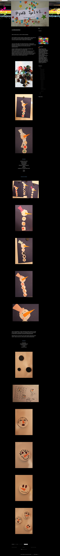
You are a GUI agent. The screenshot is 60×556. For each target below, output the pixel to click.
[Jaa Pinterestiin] (27, 544)
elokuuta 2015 (42, 72)
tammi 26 (42, 82)
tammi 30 (42, 81)
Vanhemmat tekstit (33, 547)
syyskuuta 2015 (42, 71)
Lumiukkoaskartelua (16, 29)
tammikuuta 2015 (42, 79)
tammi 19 (42, 84)
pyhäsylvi (40, 47)
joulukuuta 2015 (42, 69)
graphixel (32, 554)
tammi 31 (42, 80)
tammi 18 (42, 85)
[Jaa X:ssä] (25, 544)
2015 (40, 68)
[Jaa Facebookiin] (26, 544)
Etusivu (24, 547)
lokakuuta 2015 (42, 70)
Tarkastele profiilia (41, 63)
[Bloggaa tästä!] (25, 544)
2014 (40, 92)
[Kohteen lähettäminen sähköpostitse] (24, 544)
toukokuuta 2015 (42, 74)
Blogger (38, 554)
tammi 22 (42, 83)
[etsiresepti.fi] (40, 28)
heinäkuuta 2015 (42, 73)
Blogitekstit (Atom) (24, 549)
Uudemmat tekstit (14, 547)
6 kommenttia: (21, 544)
